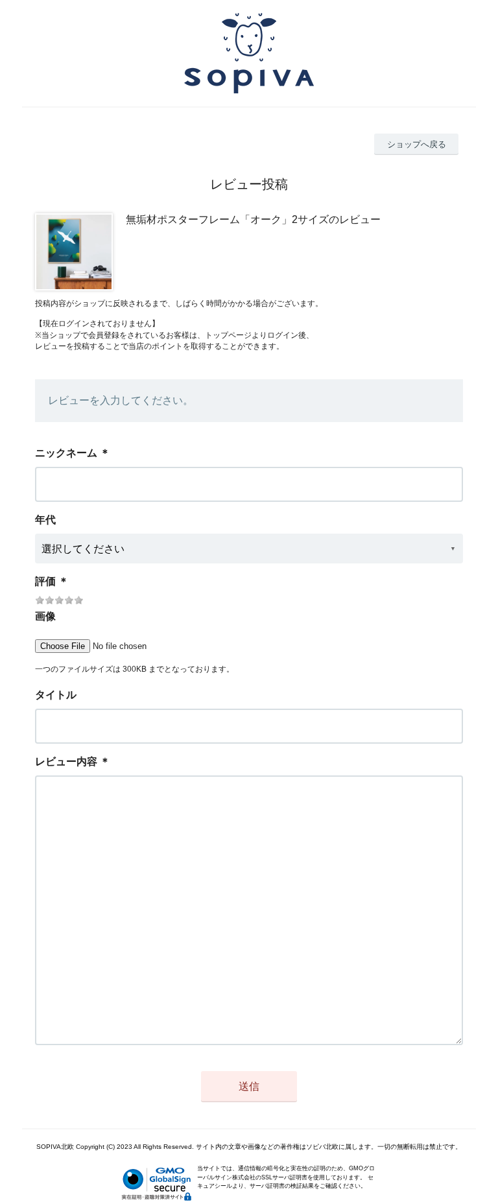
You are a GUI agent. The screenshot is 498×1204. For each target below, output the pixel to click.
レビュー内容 (66, 761)
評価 (45, 581)
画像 (45, 616)
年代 (45, 519)
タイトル (56, 694)
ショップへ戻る (416, 144)
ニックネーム (66, 452)
